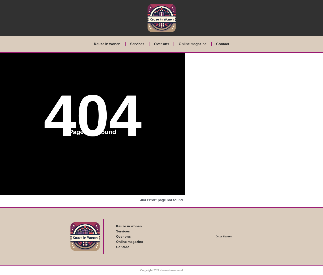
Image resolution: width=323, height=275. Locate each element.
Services (137, 44)
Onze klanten (224, 236)
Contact (222, 44)
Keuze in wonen (107, 44)
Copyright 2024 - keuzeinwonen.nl (161, 270)
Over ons (161, 44)
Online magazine (192, 44)
